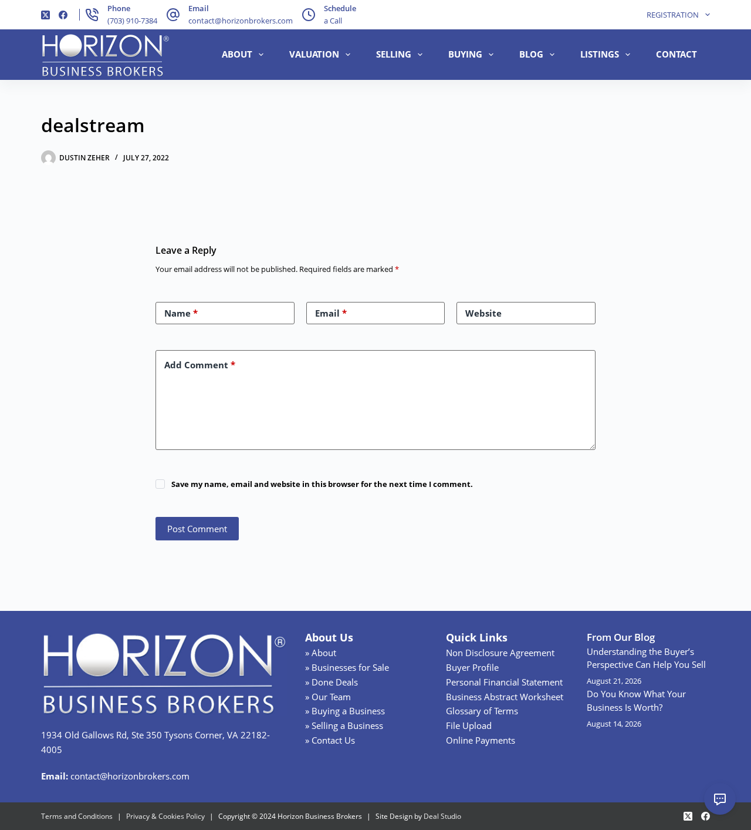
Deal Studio (442, 816)
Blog (531, 54)
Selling (393, 54)
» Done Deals (331, 682)
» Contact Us (330, 740)
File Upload (469, 725)
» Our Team (328, 697)
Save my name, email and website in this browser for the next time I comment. (322, 484)
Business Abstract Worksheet (504, 697)
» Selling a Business (344, 725)
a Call (333, 20)
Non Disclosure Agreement (500, 652)
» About (320, 652)
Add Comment (199, 365)
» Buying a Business (345, 711)
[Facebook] (63, 15)
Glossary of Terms (482, 711)
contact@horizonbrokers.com (240, 20)
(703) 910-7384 (132, 20)
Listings (599, 54)
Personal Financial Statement (504, 682)
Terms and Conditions (77, 816)
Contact (676, 54)
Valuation (314, 54)
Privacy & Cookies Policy (165, 816)
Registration (673, 14)
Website (483, 313)
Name (181, 313)
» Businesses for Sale (347, 667)
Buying (465, 54)
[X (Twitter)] (45, 15)
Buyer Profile (472, 667)
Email (331, 313)
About (237, 54)
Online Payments (480, 740)
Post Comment (197, 529)
